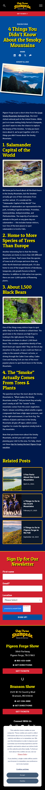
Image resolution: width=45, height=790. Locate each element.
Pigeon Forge (22, 24)
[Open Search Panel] (4, 6)
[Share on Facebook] (19, 55)
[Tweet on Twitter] (25, 55)
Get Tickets (22, 14)
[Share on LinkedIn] (14, 55)
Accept (22, 775)
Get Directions (23, 665)
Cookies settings (22, 769)
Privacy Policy (22, 754)
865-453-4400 (23, 660)
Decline (22, 781)
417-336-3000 (23, 701)
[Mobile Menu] (40, 6)
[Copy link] (30, 55)
